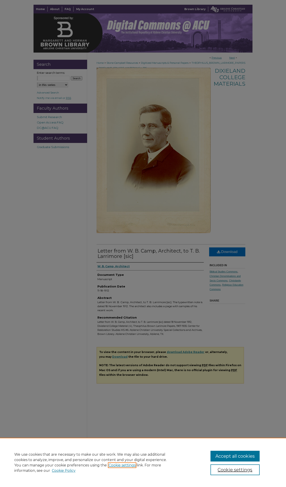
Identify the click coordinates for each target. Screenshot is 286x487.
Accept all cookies (235, 456)
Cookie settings (122, 465)
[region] (143, 462)
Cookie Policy (64, 470)
